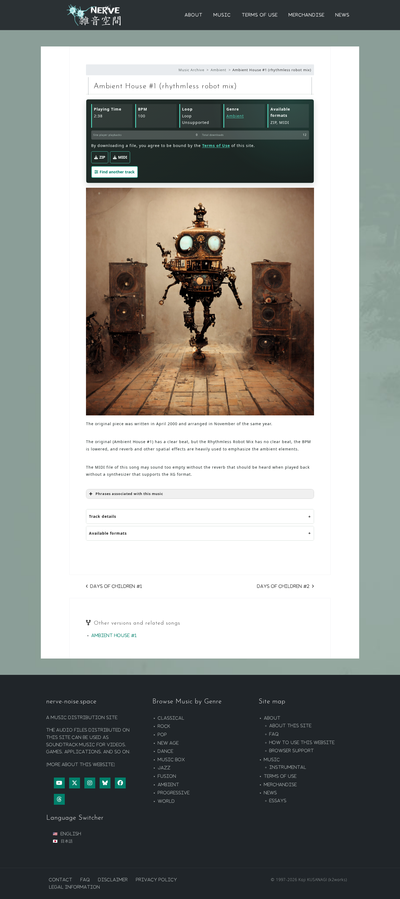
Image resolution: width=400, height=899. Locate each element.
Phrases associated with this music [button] (129, 493)
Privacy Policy (156, 880)
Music (222, 15)
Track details (102, 516)
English (71, 834)
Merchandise (307, 15)
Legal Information (74, 887)
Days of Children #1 (116, 586)
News (343, 15)
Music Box (171, 760)
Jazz (164, 768)
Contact (60, 880)
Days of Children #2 (283, 586)
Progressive (174, 793)
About (194, 15)
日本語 (67, 841)
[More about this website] (80, 764)
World (166, 801)
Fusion (167, 776)
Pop (162, 735)
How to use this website (302, 742)
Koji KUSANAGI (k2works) (323, 879)
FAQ (274, 734)
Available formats (108, 533)
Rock (164, 726)
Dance (165, 751)
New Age (168, 743)
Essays (278, 801)
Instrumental (287, 767)
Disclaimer (113, 880)
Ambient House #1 (114, 635)
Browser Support (291, 751)
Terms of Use (260, 15)
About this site (290, 726)
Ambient (218, 69)
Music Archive (191, 69)
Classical (171, 718)
